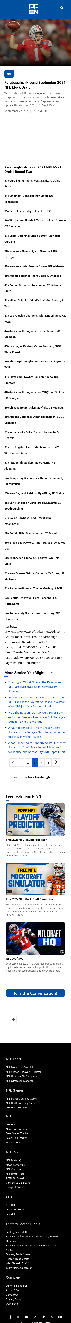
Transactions (13, 1142)
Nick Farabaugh (39, 777)
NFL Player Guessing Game (21, 1098)
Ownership (12, 1303)
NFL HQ (10, 1124)
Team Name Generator (19, 1267)
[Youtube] (59, 1317)
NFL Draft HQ (14, 958)
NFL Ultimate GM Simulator (21, 1076)
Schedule (11, 1214)
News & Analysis (15, 1164)
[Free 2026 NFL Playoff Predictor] (35, 819)
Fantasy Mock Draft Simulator (23, 1236)
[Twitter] (51, 1317)
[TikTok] (43, 1317)
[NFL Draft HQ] (35, 938)
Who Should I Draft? (17, 1263)
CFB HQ (10, 1205)
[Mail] (26, 1317)
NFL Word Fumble (16, 1107)
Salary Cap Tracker (16, 1137)
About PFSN (12, 1290)
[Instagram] (18, 1317)
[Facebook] (10, 1317)
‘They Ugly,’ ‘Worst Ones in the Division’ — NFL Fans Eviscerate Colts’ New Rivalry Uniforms (34, 686)
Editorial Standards (16, 1285)
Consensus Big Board (18, 1182)
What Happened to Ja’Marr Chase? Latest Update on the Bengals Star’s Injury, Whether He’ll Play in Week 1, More (36, 732)
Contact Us (12, 1294)
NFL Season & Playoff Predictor (23, 1071)
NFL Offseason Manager (19, 1080)
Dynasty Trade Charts (18, 1254)
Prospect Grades (15, 1187)
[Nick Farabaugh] (9, 777)
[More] (13, 1019)
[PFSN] (36, 9)
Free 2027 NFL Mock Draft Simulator (29, 899)
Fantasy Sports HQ (16, 1232)
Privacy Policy (14, 1299)
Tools (9, 832)
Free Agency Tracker (17, 1133)
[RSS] (35, 1317)
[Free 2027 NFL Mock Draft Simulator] (35, 879)
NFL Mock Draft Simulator (20, 1067)
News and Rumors (16, 1129)
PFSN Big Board (15, 1178)
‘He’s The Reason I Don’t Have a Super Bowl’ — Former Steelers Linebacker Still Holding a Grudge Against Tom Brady (36, 717)
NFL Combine (13, 1169)
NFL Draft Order (15, 1173)
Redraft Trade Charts (17, 1258)
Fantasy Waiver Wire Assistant (23, 1245)
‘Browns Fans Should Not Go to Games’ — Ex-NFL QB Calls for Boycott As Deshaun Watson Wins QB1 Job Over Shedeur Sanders (37, 702)
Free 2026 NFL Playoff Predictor (26, 840)
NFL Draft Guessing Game (20, 1103)
